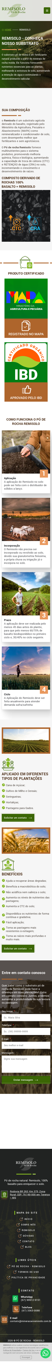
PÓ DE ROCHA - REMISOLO (28, 1266)
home (8, 29)
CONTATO (28, 1241)
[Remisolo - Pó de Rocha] (13, 10)
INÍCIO (28, 1219)
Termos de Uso (29, 1350)
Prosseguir (26, 1357)
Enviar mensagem (26, 1080)
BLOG (28, 1247)
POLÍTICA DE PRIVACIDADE (28, 1277)
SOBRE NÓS (28, 1224)
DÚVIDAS (28, 1235)
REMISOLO (28, 1230)
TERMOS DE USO (28, 1272)
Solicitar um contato (18, 817)
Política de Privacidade (12, 1350)
